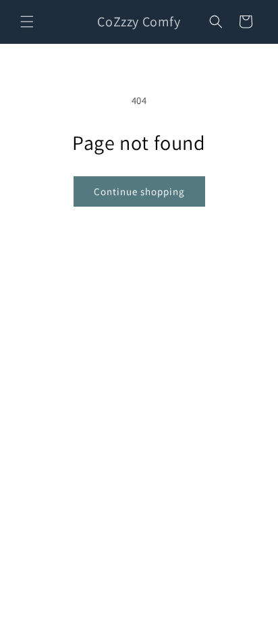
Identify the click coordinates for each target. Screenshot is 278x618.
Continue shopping (139, 191)
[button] (27, 21)
